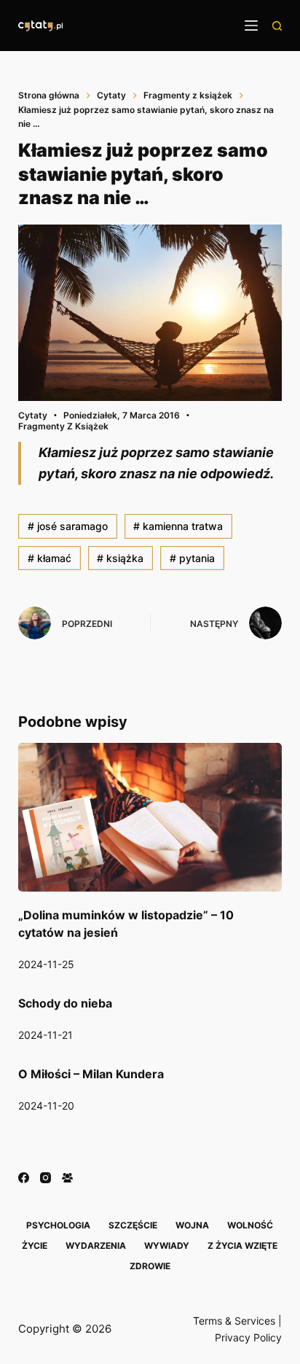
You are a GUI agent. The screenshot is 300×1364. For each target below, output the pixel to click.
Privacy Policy (248, 1337)
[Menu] (251, 25)
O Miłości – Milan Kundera (91, 1074)
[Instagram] (45, 1177)
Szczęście (132, 1225)
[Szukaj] (277, 26)
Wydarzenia (96, 1245)
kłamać (49, 558)
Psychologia (58, 1225)
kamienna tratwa (178, 526)
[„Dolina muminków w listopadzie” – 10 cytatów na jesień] (150, 817)
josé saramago (68, 526)
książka (120, 558)
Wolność (250, 1225)
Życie (34, 1245)
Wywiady (166, 1245)
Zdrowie (150, 1265)
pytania (192, 558)
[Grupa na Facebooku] (67, 1177)
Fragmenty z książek (63, 426)
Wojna (192, 1225)
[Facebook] (23, 1177)
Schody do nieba (65, 1003)
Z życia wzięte (242, 1245)
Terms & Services (234, 1320)
